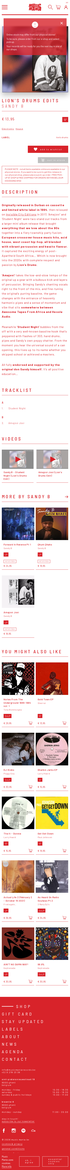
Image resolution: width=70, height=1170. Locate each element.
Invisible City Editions (21, 214)
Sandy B (13, 106)
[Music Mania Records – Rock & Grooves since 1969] (35, 7)
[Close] (61, 23)
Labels (13, 1028)
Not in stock (56, 160)
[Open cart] (58, 7)
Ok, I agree (29, 1161)
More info (6, 1166)
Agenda (13, 1051)
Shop (24, 1006)
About (11, 1036)
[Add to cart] (30, 723)
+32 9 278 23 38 (11, 1072)
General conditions (13, 1148)
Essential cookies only (55, 1161)
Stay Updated (23, 1021)
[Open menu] (5, 7)
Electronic (8, 129)
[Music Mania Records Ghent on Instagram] (14, 1131)
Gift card (17, 1013)
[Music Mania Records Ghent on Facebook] (4, 1131)
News (10, 1044)
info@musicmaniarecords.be (19, 1070)
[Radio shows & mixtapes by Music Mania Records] (33, 1131)
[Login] (66, 7)
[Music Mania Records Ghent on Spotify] (23, 1131)
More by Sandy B (26, 496)
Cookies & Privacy (12, 1144)
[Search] (50, 7)
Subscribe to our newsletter (18, 1121)
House (19, 129)
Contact (15, 1059)
